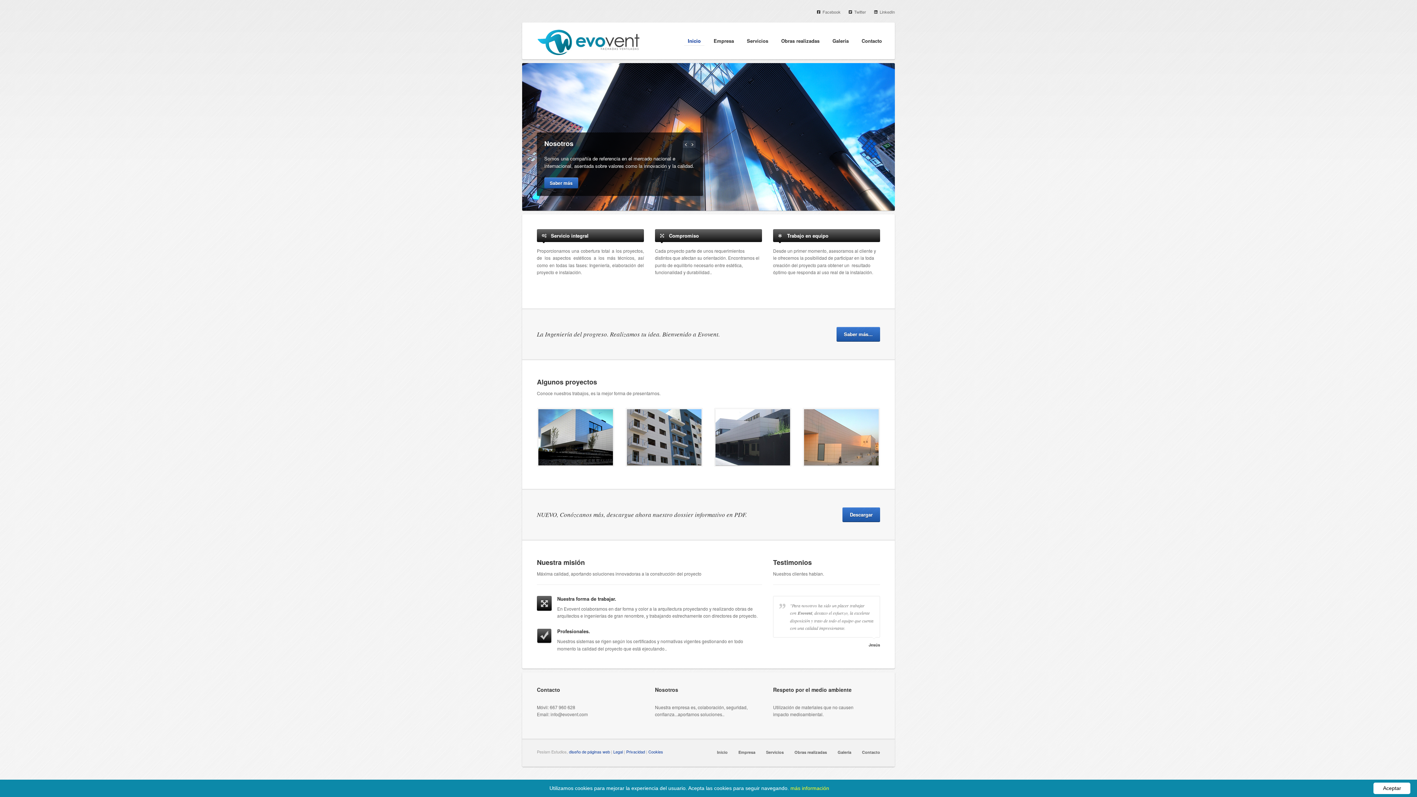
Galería (840, 40)
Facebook (832, 12)
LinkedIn (887, 12)
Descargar (861, 514)
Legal (618, 752)
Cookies (655, 752)
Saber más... (858, 334)
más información (809, 788)
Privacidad (635, 752)
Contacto (872, 40)
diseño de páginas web (589, 752)
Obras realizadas (800, 40)
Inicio (694, 40)
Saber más (561, 183)
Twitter (860, 12)
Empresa (724, 40)
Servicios (757, 40)
